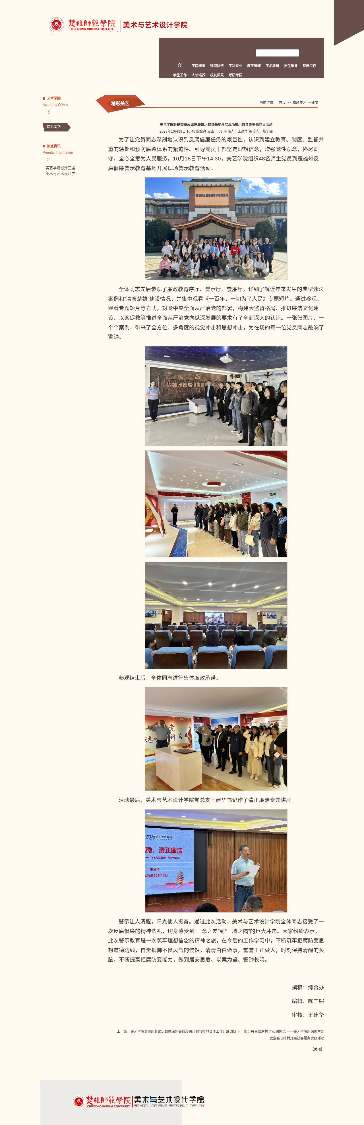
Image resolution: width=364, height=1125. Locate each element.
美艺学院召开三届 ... (62, 168)
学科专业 (235, 66)
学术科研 (272, 66)
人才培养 (198, 75)
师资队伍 (217, 66)
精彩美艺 (54, 127)
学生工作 (180, 75)
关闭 (317, 1049)
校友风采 (217, 75)
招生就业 (291, 66)
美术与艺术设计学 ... (62, 174)
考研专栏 (235, 75)
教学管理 (254, 66)
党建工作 (309, 66)
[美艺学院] (115, 37)
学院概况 (198, 66)
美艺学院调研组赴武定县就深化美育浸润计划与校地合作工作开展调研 (183, 1032)
